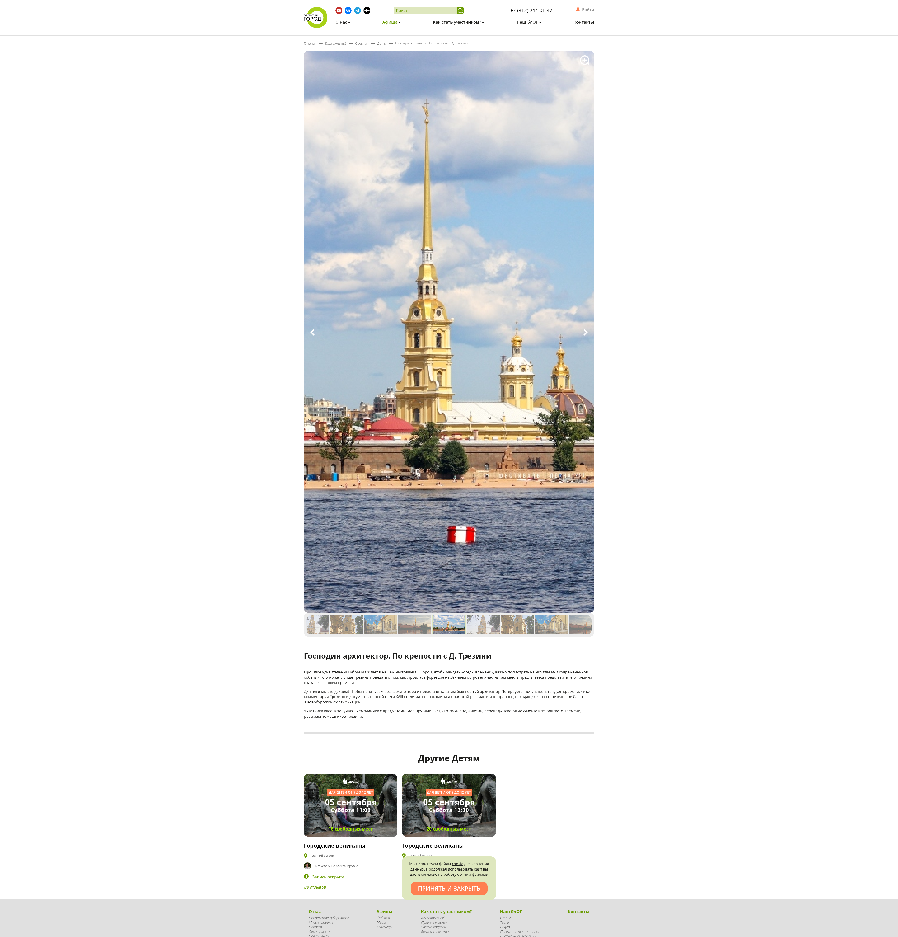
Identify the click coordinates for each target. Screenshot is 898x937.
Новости (315, 927)
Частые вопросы (433, 927)
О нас (341, 22)
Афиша (390, 22)
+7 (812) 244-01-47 (531, 10)
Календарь (385, 927)
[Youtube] (338, 10)
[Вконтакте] (348, 10)
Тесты (504, 922)
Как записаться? (433, 917)
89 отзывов (315, 887)
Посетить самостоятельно (520, 931)
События (383, 917)
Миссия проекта (321, 922)
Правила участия (433, 922)
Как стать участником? (457, 22)
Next (585, 332)
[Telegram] (357, 10)
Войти (588, 9)
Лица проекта (319, 931)
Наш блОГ (528, 22)
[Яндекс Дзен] (366, 10)
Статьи (505, 917)
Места (381, 922)
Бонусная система (434, 931)
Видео (505, 927)
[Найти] (460, 10)
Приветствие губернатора (328, 917)
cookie (457, 863)
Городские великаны (335, 845)
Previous (312, 332)
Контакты (583, 22)
